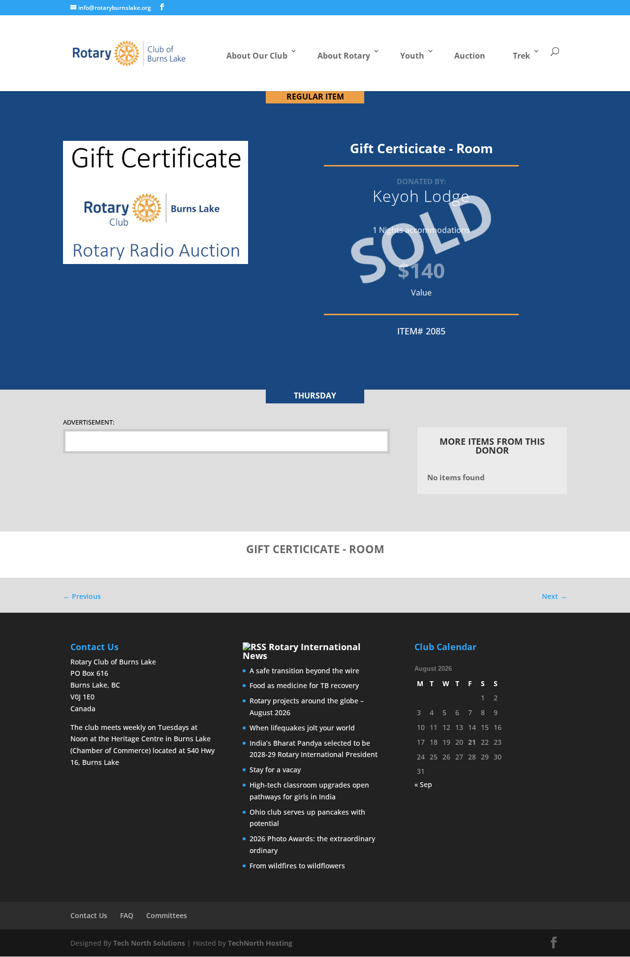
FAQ (126, 915)
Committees (166, 915)
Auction (469, 55)
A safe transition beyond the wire (304, 670)
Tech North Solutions (149, 943)
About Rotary (343, 55)
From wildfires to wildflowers (297, 865)
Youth (412, 55)
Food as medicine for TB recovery (304, 685)
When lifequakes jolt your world (302, 727)
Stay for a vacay (275, 769)
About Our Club (256, 55)
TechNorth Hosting (260, 943)
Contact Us (88, 915)
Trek (521, 55)
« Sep (423, 784)
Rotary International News (302, 651)
